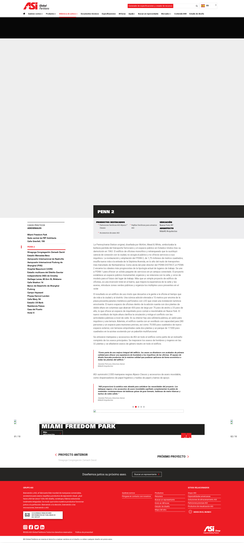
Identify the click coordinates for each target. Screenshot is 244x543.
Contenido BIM (180, 14)
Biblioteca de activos (67, 14)
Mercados (165, 14)
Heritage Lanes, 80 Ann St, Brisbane (44, 279)
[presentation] (183, 435)
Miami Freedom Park (37, 234)
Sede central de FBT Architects (41, 238)
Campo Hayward (35, 292)
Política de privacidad (84, 532)
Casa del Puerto (34, 309)
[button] (100, 411)
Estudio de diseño (196, 14)
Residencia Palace (35, 306)
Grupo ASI (192, 493)
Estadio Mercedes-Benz (38, 255)
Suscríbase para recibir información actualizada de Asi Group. (43, 515)
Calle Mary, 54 (34, 299)
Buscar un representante (148, 14)
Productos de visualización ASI (200, 506)
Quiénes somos (34, 14)
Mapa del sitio (160, 510)
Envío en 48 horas (162, 503)
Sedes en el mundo (202, 512)
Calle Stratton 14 (35, 282)
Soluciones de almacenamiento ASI (202, 500)
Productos (50, 14)
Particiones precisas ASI (198, 503)
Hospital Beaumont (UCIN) (40, 269)
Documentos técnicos (90, 14)
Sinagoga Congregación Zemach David (46, 252)
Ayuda (130, 14)
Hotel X (30, 312)
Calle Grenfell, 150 (36, 241)
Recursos (159, 496)
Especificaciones (109, 14)
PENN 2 (31, 247)
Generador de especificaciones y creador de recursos (150, 6)
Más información (49, 433)
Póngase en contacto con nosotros (136, 496)
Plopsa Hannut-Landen (38, 296)
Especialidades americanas (199, 496)
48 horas (122, 14)
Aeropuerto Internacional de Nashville (45, 259)
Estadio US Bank (35, 302)
